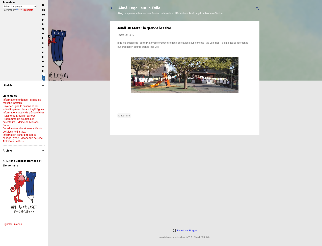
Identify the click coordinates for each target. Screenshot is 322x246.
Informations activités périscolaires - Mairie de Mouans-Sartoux (23, 114)
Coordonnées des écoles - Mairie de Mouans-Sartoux (22, 130)
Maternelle (124, 115)
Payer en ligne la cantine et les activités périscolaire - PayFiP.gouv (23, 108)
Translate (28, 9)
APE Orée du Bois (13, 141)
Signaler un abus (12, 224)
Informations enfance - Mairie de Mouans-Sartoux (22, 101)
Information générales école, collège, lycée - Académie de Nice (23, 136)
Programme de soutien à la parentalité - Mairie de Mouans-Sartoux (21, 122)
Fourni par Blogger (186, 230)
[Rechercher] (257, 9)
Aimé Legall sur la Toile (139, 8)
